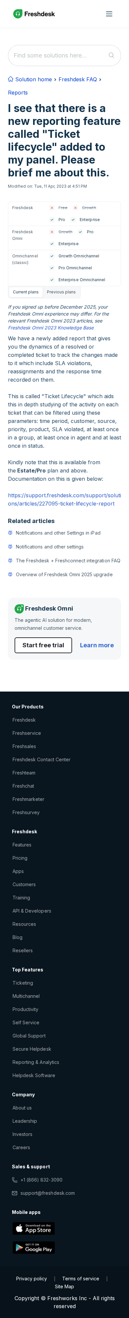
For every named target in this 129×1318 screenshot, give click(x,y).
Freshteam (24, 772)
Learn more (97, 645)
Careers (21, 1147)
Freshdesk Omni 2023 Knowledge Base (51, 327)
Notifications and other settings (50, 546)
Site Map (64, 1286)
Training (21, 897)
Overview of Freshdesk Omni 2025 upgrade (64, 574)
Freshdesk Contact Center (41, 759)
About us (22, 1108)
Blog (17, 937)
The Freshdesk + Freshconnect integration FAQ (68, 560)
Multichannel (26, 996)
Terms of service (80, 1278)
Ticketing (23, 983)
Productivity (25, 1009)
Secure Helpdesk (32, 1049)
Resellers (23, 950)
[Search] (111, 55)
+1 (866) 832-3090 (42, 1180)
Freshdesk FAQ (78, 79)
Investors (22, 1134)
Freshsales (24, 746)
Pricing (20, 858)
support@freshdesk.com (48, 1193)
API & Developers (32, 911)
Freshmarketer (29, 799)
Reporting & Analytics (36, 1062)
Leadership (25, 1121)
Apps (18, 871)
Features (22, 844)
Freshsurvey (26, 812)
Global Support (29, 1035)
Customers (24, 884)
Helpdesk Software (34, 1075)
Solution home (33, 79)
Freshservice (27, 733)
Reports (18, 92)
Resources (24, 924)
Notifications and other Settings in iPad (58, 533)
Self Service (26, 1022)
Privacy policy (31, 1278)
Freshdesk (24, 720)
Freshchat (23, 786)
